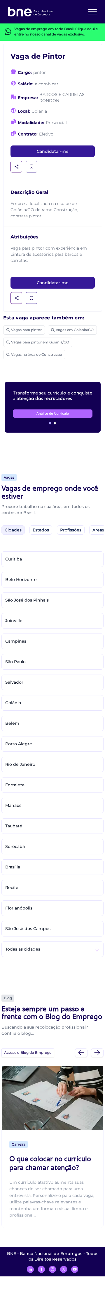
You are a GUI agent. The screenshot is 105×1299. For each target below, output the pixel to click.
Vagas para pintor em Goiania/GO (40, 342)
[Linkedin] (30, 1269)
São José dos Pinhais (27, 600)
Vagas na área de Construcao (36, 354)
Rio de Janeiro (20, 764)
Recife (11, 887)
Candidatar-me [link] (53, 151)
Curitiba (13, 559)
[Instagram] (52, 1269)
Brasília (12, 867)
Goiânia (13, 702)
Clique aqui (85, 29)
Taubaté (13, 826)
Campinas (15, 641)
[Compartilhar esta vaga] (16, 166)
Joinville (13, 620)
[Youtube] (74, 1269)
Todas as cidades (22, 949)
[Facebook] (41, 1269)
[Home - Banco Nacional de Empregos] (30, 11)
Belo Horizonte (21, 579)
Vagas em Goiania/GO (75, 330)
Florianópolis (18, 908)
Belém (12, 723)
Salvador (14, 682)
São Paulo (15, 661)
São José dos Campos (27, 928)
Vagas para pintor (26, 330)
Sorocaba (15, 846)
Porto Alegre (18, 743)
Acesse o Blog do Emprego (28, 1052)
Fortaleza (14, 784)
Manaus (13, 805)
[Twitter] (63, 1269)
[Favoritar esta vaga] (31, 166)
